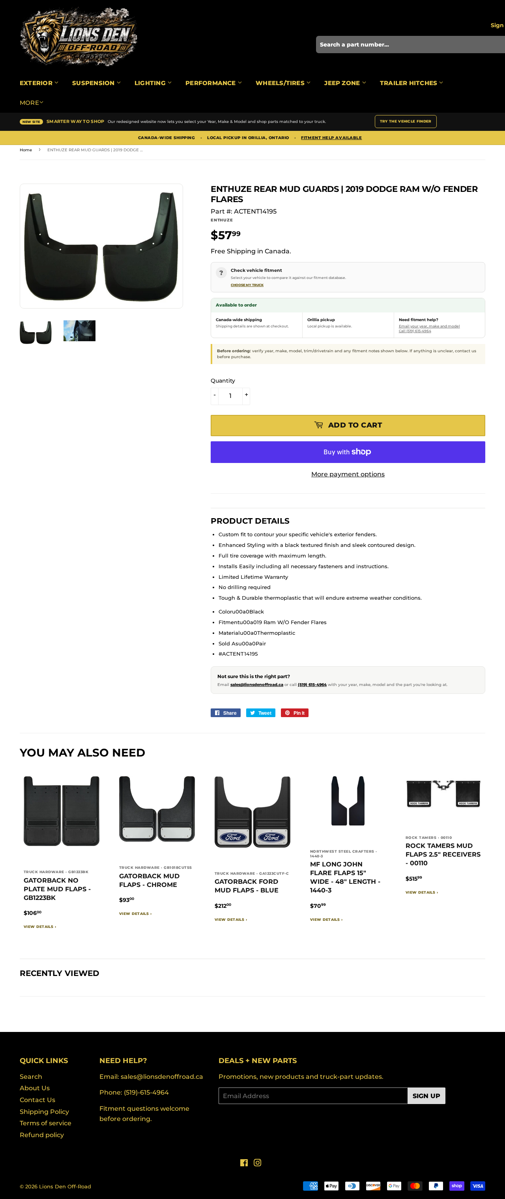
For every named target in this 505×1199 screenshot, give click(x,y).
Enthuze (222, 220)
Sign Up (426, 1096)
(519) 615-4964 (312, 684)
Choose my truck (247, 285)
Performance (211, 83)
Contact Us (37, 1100)
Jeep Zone (342, 83)
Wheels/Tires (281, 83)
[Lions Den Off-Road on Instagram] (258, 1163)
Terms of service (45, 1123)
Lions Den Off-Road (65, 1186)
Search (31, 1076)
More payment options (348, 474)
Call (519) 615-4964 (415, 331)
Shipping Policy (44, 1111)
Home (26, 149)
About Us (35, 1088)
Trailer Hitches (409, 83)
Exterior (37, 83)
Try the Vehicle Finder (406, 121)
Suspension (94, 83)
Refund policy (42, 1135)
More (29, 102)
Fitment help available (331, 138)
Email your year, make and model (429, 326)
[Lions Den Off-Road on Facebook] (244, 1163)
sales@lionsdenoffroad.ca (256, 684)
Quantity (223, 380)
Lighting (151, 83)
